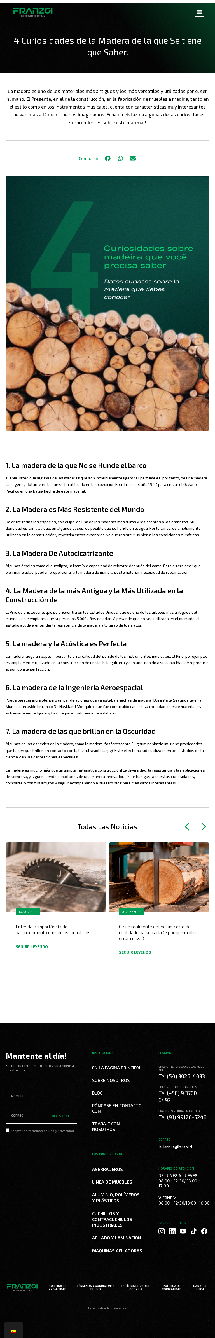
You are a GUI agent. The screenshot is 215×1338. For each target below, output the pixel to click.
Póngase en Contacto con (117, 1108)
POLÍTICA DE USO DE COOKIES (135, 1287)
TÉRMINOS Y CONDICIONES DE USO (95, 1287)
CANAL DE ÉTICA (200, 1287)
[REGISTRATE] (64, 1142)
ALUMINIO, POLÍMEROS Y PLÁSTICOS (116, 1197)
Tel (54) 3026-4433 (181, 1076)
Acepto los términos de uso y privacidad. (42, 1131)
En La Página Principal (116, 1067)
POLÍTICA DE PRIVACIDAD (57, 1287)
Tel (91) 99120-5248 (182, 1117)
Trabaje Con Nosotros (106, 1126)
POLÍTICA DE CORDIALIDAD (171, 1287)
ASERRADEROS (107, 1169)
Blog (97, 1092)
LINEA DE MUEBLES (112, 1181)
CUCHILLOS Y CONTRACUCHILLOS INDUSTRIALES (112, 1219)
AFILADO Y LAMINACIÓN (116, 1237)
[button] (107, 158)
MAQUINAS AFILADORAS (117, 1250)
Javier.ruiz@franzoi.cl (175, 1147)
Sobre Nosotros (111, 1080)
